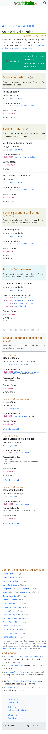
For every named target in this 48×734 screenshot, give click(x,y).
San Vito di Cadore (18, 364)
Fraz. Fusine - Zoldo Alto (23, 303)
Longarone (14, 408)
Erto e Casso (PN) (14, 622)
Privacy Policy (14, 702)
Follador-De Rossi (21, 453)
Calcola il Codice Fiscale (14, 666)
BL (19, 26)
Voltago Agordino (14, 603)
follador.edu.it (11, 429)
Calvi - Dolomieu (20, 416)
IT (7, 26)
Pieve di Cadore (14, 611)
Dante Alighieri (19, 306)
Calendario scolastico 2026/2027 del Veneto (23, 656)
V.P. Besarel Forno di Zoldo (24, 300)
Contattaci (12, 718)
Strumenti (12, 715)
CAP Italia (12, 707)
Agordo (12, 445)
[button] (44, 2)
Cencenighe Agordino (16, 607)
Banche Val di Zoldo (12, 687)
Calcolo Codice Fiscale (17, 710)
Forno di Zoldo (19, 297)
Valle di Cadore (30, 592)
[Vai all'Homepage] (25, 3)
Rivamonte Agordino (15, 614)
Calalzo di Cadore (14, 629)
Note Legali (13, 699)
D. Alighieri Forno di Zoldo (24, 106)
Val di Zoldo (28, 26)
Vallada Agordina (14, 633)
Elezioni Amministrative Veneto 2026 (23, 681)
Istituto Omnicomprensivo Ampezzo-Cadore (22, 373)
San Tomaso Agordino (16, 618)
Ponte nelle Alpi (14, 637)
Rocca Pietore (13, 626)
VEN (13, 26)
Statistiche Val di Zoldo (14, 672)
